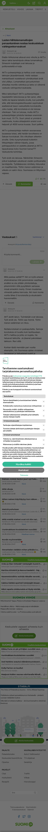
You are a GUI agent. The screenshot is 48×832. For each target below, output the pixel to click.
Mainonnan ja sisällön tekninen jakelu (17, 444)
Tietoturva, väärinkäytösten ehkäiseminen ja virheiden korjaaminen (20, 440)
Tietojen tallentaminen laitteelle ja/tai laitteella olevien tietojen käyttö (21, 416)
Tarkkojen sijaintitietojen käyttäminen (17, 425)
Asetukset (23, 470)
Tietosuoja (24, 475)
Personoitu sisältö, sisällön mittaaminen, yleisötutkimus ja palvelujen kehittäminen (19, 410)
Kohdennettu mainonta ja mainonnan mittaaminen (22, 406)
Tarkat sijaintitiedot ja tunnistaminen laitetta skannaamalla (20, 401)
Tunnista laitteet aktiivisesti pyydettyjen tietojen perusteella (21, 430)
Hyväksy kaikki (23, 464)
